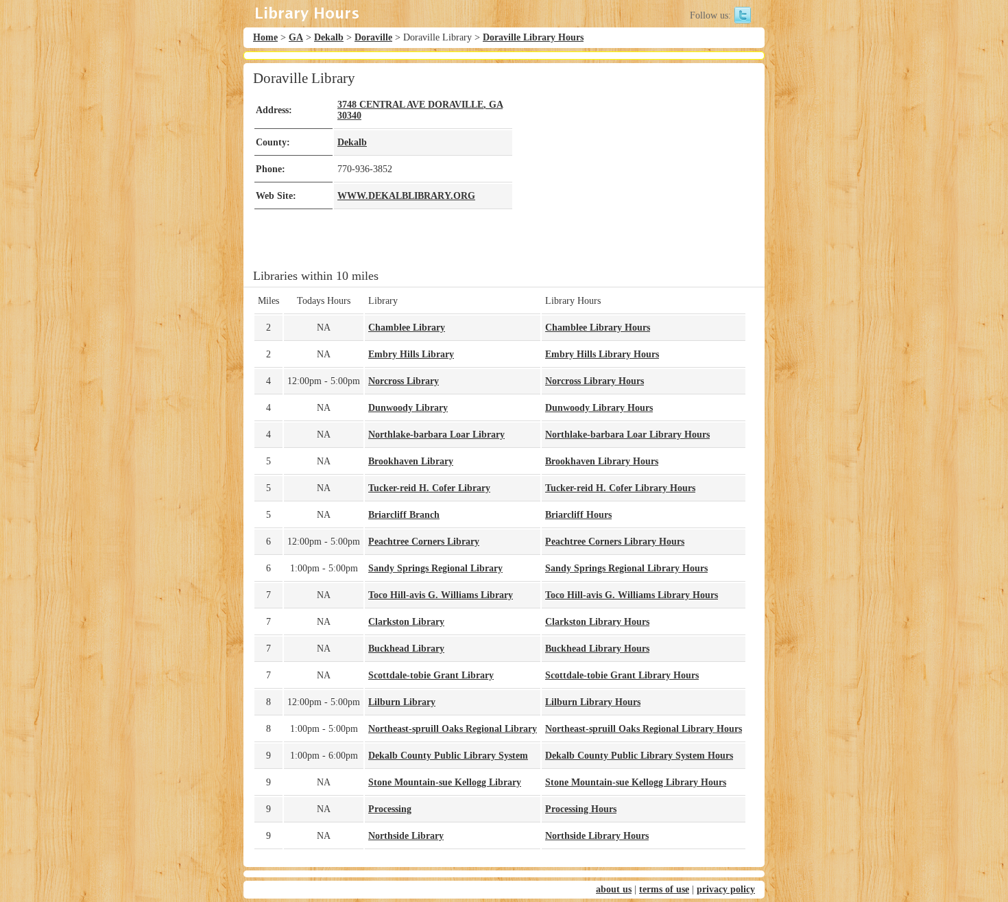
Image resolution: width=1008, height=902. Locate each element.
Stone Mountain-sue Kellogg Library (444, 782)
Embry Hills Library (411, 354)
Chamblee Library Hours (597, 327)
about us (614, 889)
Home (265, 37)
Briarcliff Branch (404, 515)
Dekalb (329, 37)
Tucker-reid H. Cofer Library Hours (620, 488)
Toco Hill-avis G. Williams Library (440, 595)
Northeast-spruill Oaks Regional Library (452, 729)
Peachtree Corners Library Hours (614, 541)
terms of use (664, 889)
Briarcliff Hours (578, 515)
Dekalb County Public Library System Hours (639, 755)
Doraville (373, 37)
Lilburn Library (401, 702)
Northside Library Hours (597, 836)
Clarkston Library (406, 622)
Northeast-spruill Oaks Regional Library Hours (643, 729)
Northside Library (406, 836)
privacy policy (726, 889)
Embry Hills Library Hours (602, 354)
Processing (389, 809)
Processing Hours (580, 809)
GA (296, 37)
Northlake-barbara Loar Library (436, 434)
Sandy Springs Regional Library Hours (626, 568)
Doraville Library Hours (533, 37)
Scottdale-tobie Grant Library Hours (622, 675)
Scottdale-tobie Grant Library (431, 675)
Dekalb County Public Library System (448, 755)
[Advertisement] (630, 166)
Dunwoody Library (408, 408)
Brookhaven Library (410, 461)
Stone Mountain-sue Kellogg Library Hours (635, 782)
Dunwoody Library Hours (599, 408)
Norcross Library (403, 381)
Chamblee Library (406, 327)
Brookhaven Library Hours (601, 461)
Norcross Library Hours (594, 381)
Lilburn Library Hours (592, 702)
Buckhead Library (406, 648)
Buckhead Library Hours (597, 648)
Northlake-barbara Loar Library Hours (627, 434)
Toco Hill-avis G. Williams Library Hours (631, 595)
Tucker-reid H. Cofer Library (429, 488)
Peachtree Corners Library (423, 541)
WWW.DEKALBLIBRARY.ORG (406, 196)
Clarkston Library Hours (597, 622)
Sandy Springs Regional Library (435, 568)
